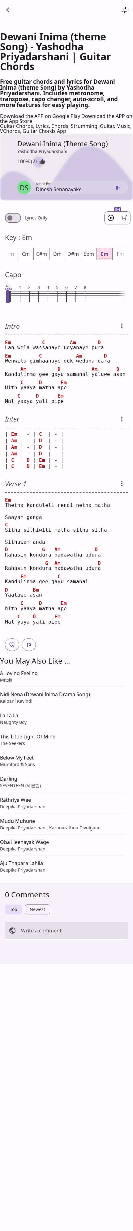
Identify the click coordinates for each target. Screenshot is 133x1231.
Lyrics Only (36, 218)
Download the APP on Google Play (40, 116)
